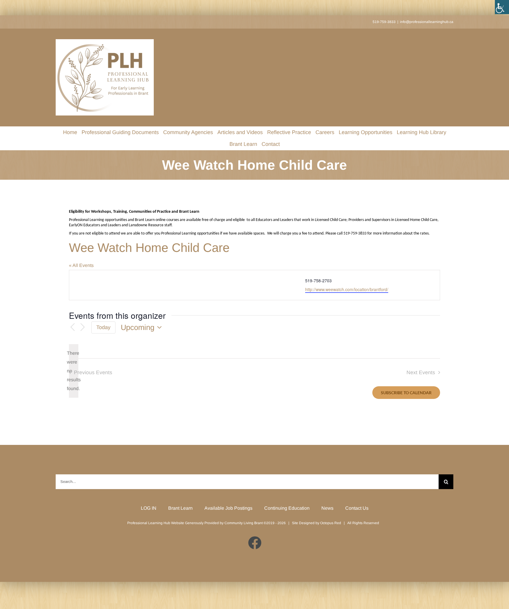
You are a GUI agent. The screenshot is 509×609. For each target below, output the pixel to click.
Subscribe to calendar (406, 392)
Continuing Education (287, 508)
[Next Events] (82, 327)
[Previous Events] (72, 327)
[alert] (73, 371)
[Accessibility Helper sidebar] (502, 7)
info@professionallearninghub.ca (426, 22)
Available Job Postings (228, 508)
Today (103, 327)
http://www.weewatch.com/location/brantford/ (346, 289)
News (327, 508)
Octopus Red (330, 523)
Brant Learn (180, 508)
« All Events (81, 265)
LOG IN (148, 508)
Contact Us (356, 508)
